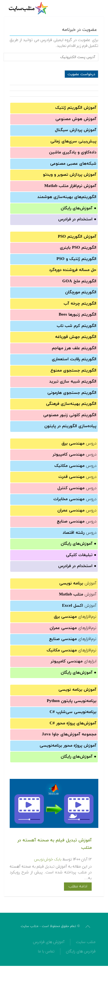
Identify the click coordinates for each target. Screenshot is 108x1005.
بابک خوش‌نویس (47, 859)
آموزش (77, 583)
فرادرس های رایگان (81, 951)
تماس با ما (46, 951)
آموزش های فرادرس (49, 942)
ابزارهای (73, 661)
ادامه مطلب (77, 886)
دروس (78, 443)
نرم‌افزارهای (75, 617)
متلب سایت (86, 942)
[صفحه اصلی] (29, 8)
